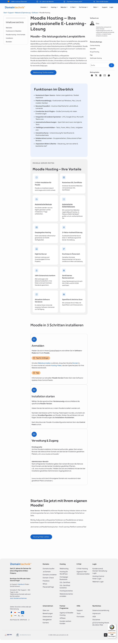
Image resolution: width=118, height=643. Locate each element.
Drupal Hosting (94, 52)
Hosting (53, 7)
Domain (75, 363)
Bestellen (9, 42)
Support (104, 7)
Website (63, 7)
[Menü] (115, 625)
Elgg (91, 55)
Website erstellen (44, 363)
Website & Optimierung (23, 13)
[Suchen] (111, 65)
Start (5, 13)
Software (35, 13)
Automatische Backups (43, 204)
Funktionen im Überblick (13, 31)
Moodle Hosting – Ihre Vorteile (15, 34)
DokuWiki (93, 48)
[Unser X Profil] (105, 635)
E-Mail (73, 7)
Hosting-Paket (56, 365)
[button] (92, 75)
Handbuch (21, 584)
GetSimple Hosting (96, 58)
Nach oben (9, 27)
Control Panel (54, 351)
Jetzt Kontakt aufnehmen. (18, 598)
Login (111, 7)
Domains (43, 7)
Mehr (95, 7)
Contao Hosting (95, 45)
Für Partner (83, 7)
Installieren (9, 38)
